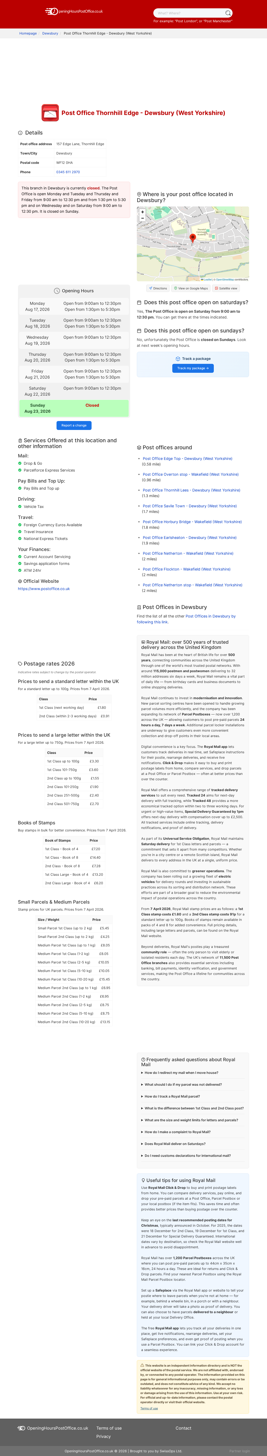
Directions (160, 288)
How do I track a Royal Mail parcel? (172, 1096)
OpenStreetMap (225, 279)
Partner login (239, 1451)
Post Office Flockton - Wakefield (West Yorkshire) (187, 569)
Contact (183, 1428)
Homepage (28, 33)
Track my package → (193, 368)
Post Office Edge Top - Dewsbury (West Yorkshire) (188, 458)
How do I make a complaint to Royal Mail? (178, 1132)
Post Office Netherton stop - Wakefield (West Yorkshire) (193, 585)
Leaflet (207, 279)
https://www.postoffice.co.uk (44, 589)
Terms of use (149, 1408)
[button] (193, 239)
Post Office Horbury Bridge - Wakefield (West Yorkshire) (192, 522)
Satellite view (228, 288)
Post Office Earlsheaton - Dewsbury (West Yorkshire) (190, 537)
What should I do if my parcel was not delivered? (183, 1084)
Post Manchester (218, 21)
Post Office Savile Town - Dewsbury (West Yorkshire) (190, 506)
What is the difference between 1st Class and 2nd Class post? (194, 1108)
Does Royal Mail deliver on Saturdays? (175, 1144)
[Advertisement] (133, 71)
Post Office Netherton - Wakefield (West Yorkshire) (188, 553)
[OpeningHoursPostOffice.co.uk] (74, 11)
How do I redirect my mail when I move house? (181, 1073)
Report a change (74, 425)
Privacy (103, 1436)
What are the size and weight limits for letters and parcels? (191, 1120)
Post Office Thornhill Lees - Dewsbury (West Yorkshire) (192, 490)
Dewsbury (50, 33)
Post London (186, 21)
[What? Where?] (228, 13)
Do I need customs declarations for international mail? (188, 1155)
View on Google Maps (193, 288)
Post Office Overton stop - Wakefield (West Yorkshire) (191, 474)
